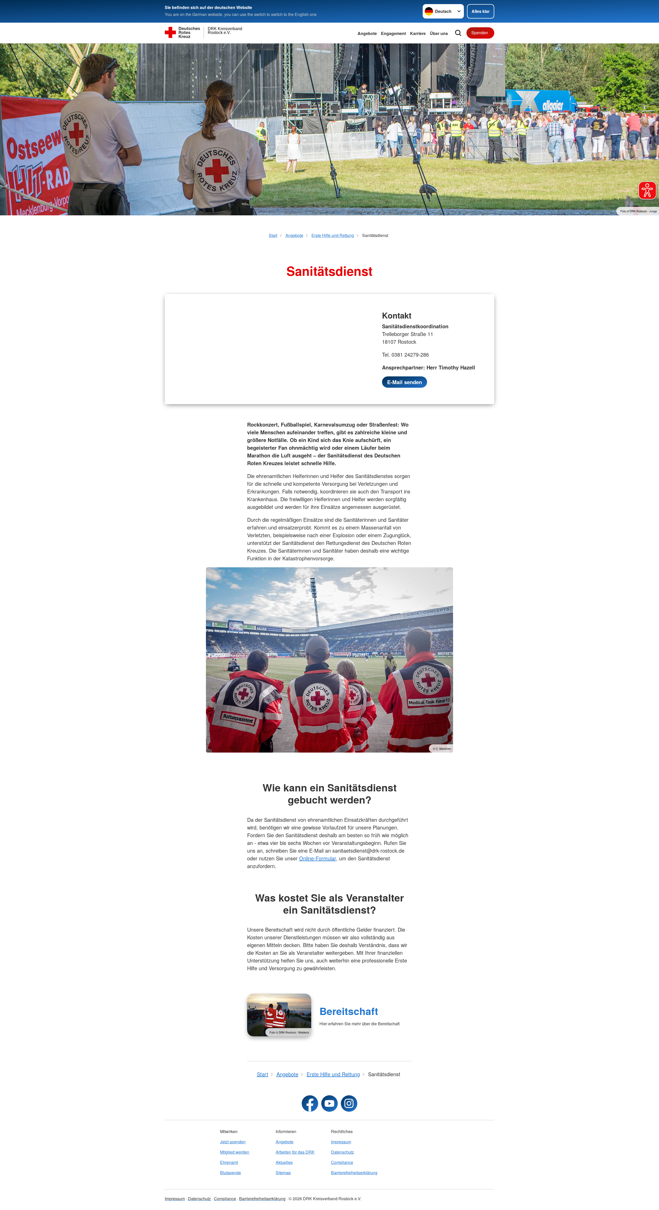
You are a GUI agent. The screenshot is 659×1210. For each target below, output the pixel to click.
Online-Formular (317, 858)
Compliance (342, 1162)
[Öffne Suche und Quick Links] (458, 33)
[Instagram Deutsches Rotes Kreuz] (349, 1103)
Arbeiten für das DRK (295, 1152)
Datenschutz (342, 1152)
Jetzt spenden (233, 1142)
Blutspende (230, 1173)
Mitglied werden (234, 1152)
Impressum (341, 1142)
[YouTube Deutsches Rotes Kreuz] (329, 1103)
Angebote (367, 33)
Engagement (393, 33)
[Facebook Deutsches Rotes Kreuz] (310, 1103)
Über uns (439, 33)
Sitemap (283, 1173)
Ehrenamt (229, 1162)
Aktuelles (284, 1162)
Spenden (479, 33)
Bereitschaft (348, 1011)
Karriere (418, 33)
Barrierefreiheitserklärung (354, 1173)
